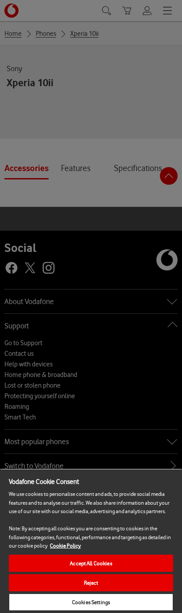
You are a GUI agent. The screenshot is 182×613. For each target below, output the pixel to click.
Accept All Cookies (91, 563)
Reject (91, 582)
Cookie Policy (65, 545)
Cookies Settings (91, 602)
